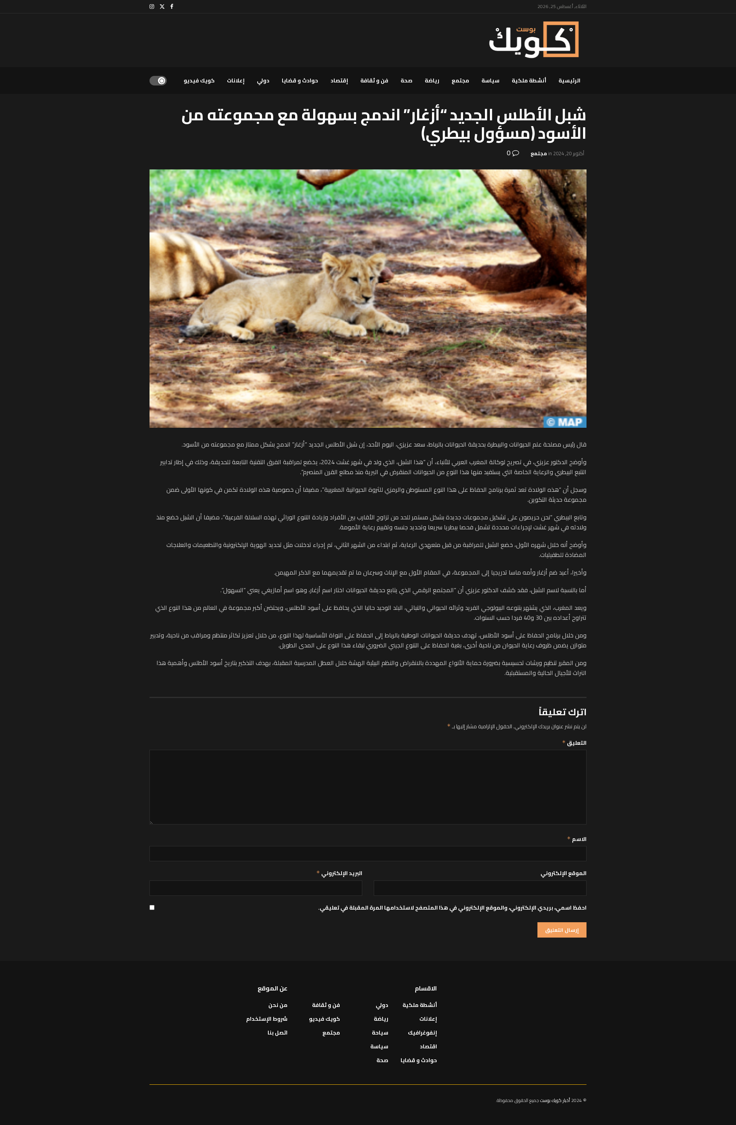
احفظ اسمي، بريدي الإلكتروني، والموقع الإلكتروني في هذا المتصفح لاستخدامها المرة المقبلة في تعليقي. (452, 907)
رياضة (432, 80)
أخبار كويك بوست (555, 1100)
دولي (263, 80)
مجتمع (460, 80)
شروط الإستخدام (267, 1019)
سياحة (380, 1033)
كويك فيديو (199, 80)
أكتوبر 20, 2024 (568, 153)
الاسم (576, 839)
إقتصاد (339, 80)
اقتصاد (428, 1046)
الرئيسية (569, 80)
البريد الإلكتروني (339, 873)
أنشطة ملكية (529, 80)
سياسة (490, 80)
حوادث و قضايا (300, 80)
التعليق (574, 743)
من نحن (278, 1005)
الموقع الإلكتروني (563, 873)
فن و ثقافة (374, 80)
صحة (406, 80)
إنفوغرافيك (422, 1033)
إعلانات (236, 80)
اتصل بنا (278, 1033)
